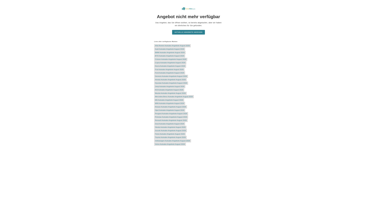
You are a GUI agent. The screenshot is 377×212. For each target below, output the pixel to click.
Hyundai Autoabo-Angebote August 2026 (171, 83)
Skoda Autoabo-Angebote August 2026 (170, 127)
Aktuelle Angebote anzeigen (188, 32)
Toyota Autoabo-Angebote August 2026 (170, 137)
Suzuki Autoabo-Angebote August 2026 (170, 130)
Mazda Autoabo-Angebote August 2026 (170, 93)
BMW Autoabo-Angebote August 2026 (170, 52)
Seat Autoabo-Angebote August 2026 (169, 124)
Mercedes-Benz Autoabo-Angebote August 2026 (174, 96)
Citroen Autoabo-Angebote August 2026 (170, 59)
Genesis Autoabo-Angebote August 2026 (171, 76)
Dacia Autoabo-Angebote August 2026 (170, 66)
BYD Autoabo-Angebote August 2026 (169, 56)
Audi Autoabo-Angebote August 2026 (169, 49)
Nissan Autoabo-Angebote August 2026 (170, 107)
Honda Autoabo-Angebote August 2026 (170, 79)
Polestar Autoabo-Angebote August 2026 (171, 117)
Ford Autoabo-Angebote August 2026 (169, 73)
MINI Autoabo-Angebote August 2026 (169, 103)
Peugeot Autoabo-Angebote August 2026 (171, 113)
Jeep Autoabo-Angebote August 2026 (169, 86)
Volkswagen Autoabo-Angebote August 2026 (172, 141)
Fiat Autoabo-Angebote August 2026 (169, 69)
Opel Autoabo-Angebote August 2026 (169, 110)
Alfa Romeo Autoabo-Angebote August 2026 (172, 46)
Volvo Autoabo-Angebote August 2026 (170, 144)
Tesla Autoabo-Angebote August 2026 (170, 134)
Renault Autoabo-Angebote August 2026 (171, 120)
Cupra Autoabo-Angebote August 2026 (170, 63)
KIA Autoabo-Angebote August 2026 (169, 90)
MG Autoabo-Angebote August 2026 (169, 100)
